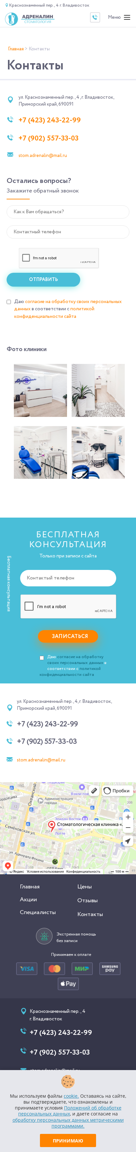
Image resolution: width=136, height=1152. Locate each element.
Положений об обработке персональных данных (69, 1111)
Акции (28, 899)
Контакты (90, 914)
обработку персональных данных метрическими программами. (68, 1123)
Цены (84, 887)
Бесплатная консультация (9, 583)
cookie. (71, 1096)
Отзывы (87, 900)
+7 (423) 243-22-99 (49, 120)
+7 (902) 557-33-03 (48, 138)
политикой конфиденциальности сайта (54, 312)
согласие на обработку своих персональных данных (75, 660)
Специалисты (38, 912)
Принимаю (68, 1141)
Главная (30, 887)
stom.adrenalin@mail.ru (42, 155)
